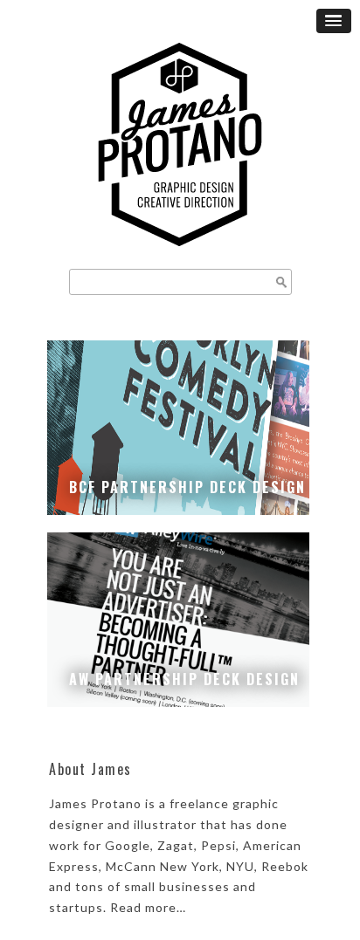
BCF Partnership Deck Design (187, 487)
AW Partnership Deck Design (184, 679)
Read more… (148, 907)
